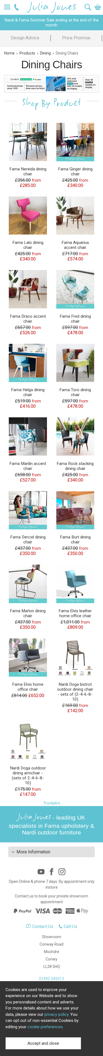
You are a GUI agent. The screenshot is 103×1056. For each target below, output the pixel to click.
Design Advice (25, 37)
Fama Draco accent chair (28, 319)
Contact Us (42, 926)
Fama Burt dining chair (75, 540)
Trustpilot (51, 803)
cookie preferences (45, 1026)
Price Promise (76, 37)
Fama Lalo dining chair (27, 245)
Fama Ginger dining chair (75, 171)
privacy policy (56, 1014)
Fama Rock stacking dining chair (75, 466)
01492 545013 (51, 978)
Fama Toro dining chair (75, 392)
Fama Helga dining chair (27, 392)
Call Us (70, 926)
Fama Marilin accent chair (27, 466)
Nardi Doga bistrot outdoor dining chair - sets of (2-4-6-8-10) (75, 692)
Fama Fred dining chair (75, 319)
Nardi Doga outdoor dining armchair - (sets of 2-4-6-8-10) (28, 775)
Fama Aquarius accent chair (75, 245)
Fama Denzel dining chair (28, 540)
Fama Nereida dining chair (27, 171)
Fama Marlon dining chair (28, 613)
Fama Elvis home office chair (27, 687)
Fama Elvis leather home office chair (75, 613)
